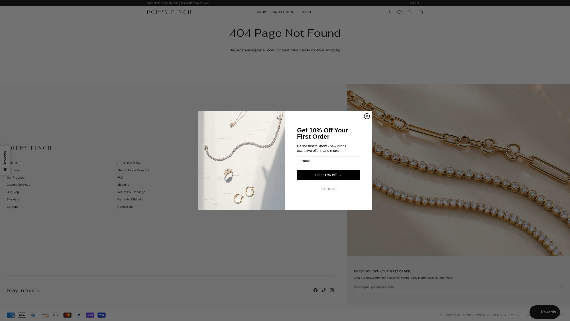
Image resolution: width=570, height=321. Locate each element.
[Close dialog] (367, 116)
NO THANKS (328, 189)
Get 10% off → (328, 175)
